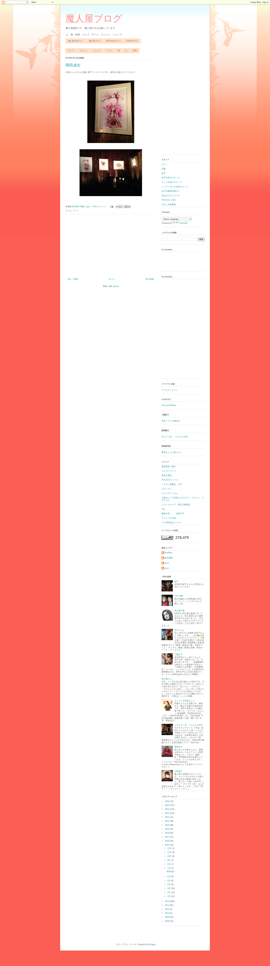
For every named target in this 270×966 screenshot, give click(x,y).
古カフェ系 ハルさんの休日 (175, 436)
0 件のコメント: (99, 206)
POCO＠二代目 (169, 200)
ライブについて (169, 471)
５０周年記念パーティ (172, 522)
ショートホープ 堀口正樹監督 (176, 504)
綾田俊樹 (169, 558)
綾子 (164, 173)
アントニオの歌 (169, 518)
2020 (167, 825)
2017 (167, 837)
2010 (167, 913)
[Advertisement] (110, 245)
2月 (169, 892)
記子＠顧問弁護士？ (171, 191)
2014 (167, 901)
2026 (167, 801)
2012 (167, 909)
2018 (167, 833)
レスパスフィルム (170, 493)
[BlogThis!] (120, 206)
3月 (169, 888)
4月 (169, 884)
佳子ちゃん (179, 630)
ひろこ (165, 164)
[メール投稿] (111, 206)
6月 (169, 876)
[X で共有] (123, 206)
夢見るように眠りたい (172, 452)
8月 (169, 864)
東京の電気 (167, 475)
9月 (169, 860)
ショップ (96, 50)
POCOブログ (132, 41)
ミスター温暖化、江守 (172, 484)
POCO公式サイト (113, 41)
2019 (167, 829)
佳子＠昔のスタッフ (171, 177)
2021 (167, 821)
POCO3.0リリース (170, 480)
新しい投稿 (73, 279)
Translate (183, 223)
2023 (167, 813)
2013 (167, 905)
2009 (167, 917)
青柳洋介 (178, 747)
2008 (167, 921)
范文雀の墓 (179, 610)
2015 (167, 845)
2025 (167, 805)
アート (71, 50)
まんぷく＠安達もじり (184, 700)
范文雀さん (167, 679)
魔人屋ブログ (93, 18)
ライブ (109, 50)
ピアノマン (167, 489)
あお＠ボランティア (171, 195)
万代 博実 (178, 596)
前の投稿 (150, 279)
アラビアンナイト (170, 390)
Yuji (163, 509)
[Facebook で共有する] (126, 206)
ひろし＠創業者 (169, 204)
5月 (169, 880)
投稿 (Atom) (113, 286)
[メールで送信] (117, 206)
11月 (169, 852)
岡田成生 (72, 65)
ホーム (112, 279)
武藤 (164, 169)
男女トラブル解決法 (171, 421)
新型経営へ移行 (169, 466)
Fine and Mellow (169, 405)
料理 (135, 50)
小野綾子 (178, 771)
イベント (83, 50)
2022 (167, 817)
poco (167, 563)
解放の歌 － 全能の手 (173, 513)
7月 (169, 868)
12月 (169, 848)
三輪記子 (178, 654)
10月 (169, 856)
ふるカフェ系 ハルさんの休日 (188, 725)
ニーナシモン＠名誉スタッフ (175, 186)
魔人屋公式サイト (75, 41)
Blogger (152, 944)
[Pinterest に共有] (129, 206)
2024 (167, 809)
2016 (167, 841)
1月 (169, 896)
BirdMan (168, 552)
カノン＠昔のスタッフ (172, 182)
